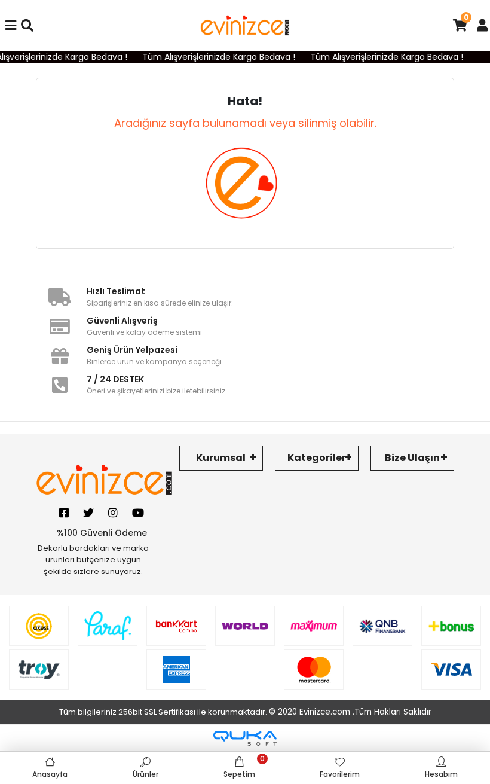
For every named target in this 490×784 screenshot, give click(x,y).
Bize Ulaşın (412, 458)
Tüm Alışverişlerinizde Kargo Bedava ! (213, 57)
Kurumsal (221, 458)
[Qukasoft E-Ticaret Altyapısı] (245, 738)
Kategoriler (316, 458)
